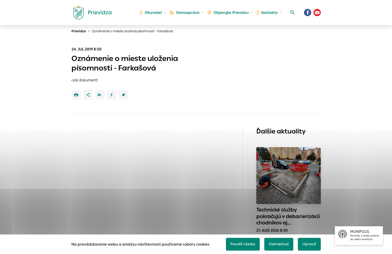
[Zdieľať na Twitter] (123, 95)
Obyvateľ (153, 12)
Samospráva (187, 12)
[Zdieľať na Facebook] (111, 95)
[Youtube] (317, 12)
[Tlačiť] (76, 95)
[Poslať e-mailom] (100, 95)
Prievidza (78, 31)
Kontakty (269, 12)
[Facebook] (307, 12)
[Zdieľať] (88, 95)
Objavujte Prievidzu (231, 12)
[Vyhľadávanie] (292, 12)
